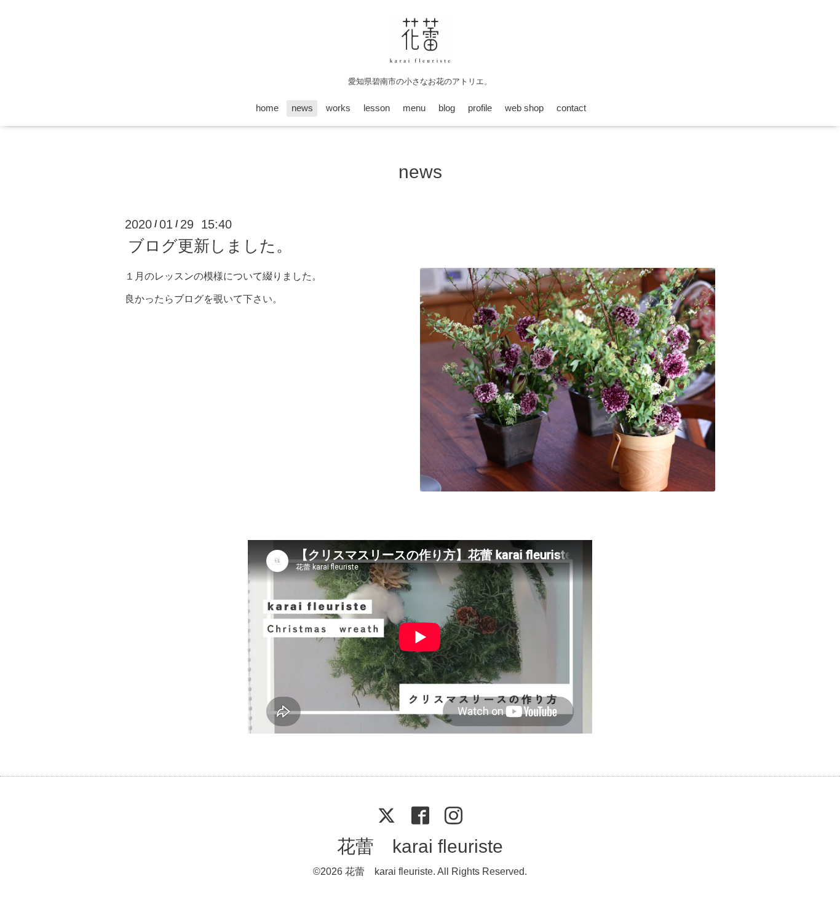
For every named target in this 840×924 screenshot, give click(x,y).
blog (446, 108)
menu (414, 108)
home (267, 108)
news (302, 108)
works (338, 108)
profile (480, 108)
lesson (376, 108)
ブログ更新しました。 (210, 246)
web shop (524, 108)
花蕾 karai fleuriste (420, 846)
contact (571, 108)
